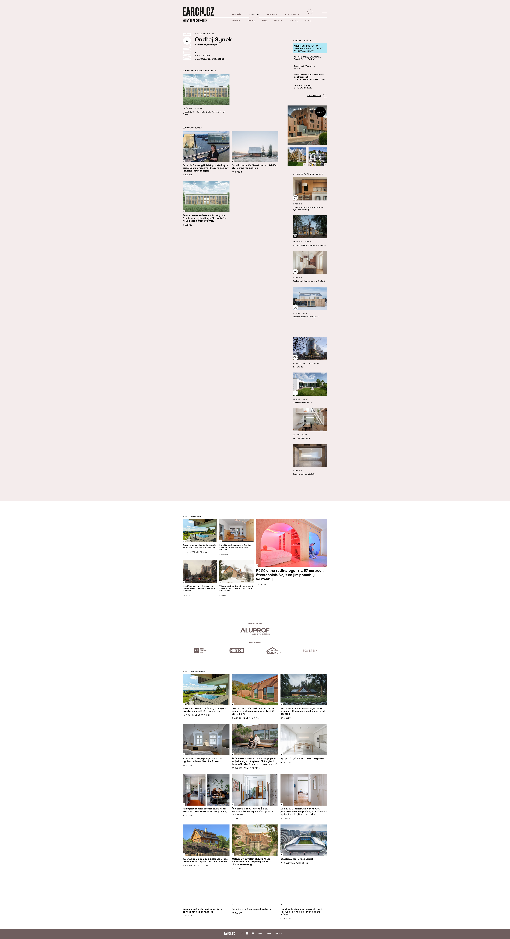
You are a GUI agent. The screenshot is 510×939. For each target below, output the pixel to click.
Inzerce (268, 933)
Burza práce (292, 14)
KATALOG (200, 34)
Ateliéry (251, 20)
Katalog (254, 14)
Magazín (236, 14)
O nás (260, 933)
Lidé (211, 34)
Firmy (264, 20)
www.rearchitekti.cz (212, 58)
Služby (308, 20)
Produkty (294, 20)
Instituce (278, 20)
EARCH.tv (272, 14)
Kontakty (278, 933)
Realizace (236, 20)
